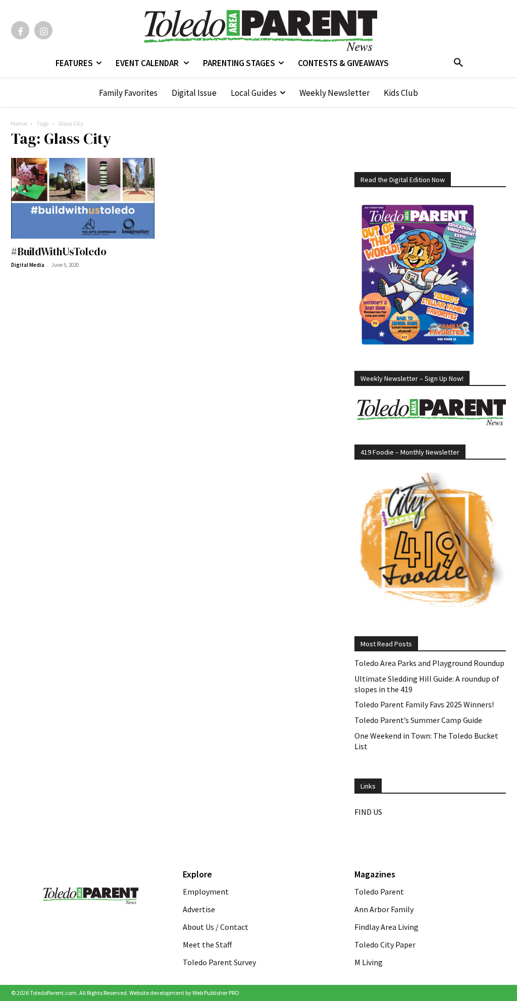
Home (19, 123)
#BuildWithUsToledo (59, 251)
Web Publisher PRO (215, 992)
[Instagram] (43, 30)
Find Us (368, 812)
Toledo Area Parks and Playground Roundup (429, 663)
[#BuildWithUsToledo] (87, 198)
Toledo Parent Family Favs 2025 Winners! (424, 704)
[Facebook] (20, 30)
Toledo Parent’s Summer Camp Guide (418, 720)
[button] (458, 63)
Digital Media (27, 264)
